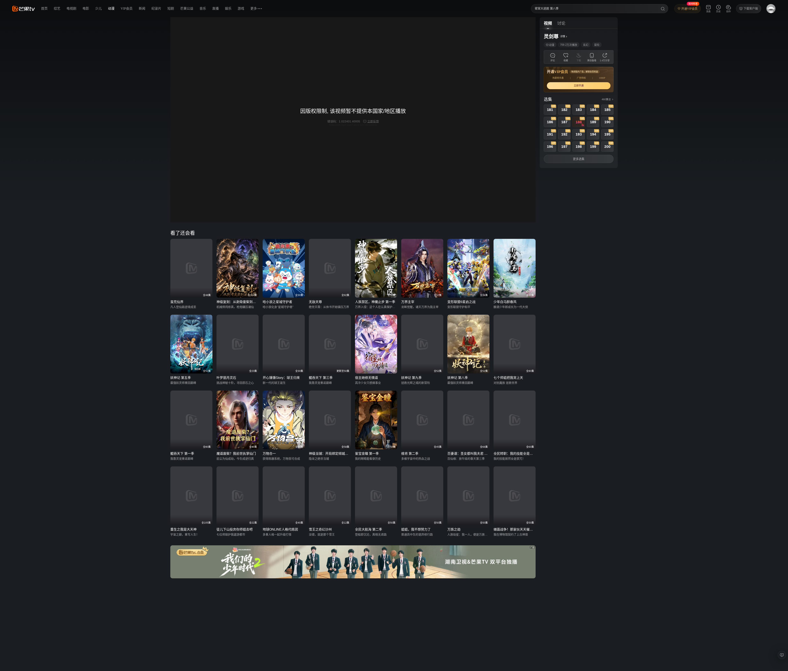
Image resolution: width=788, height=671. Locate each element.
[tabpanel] (579, 98)
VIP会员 (127, 8)
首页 (44, 8)
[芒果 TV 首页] (23, 8)
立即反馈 (373, 121)
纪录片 (156, 8)
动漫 (111, 8)
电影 (85, 8)
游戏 (241, 8)
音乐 (202, 8)
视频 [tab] (548, 23)
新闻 (142, 8)
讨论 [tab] (561, 23)
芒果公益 (186, 8)
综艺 (57, 8)
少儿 (98, 8)
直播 (215, 8)
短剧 (170, 8)
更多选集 (578, 159)
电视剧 (71, 8)
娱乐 (228, 8)
